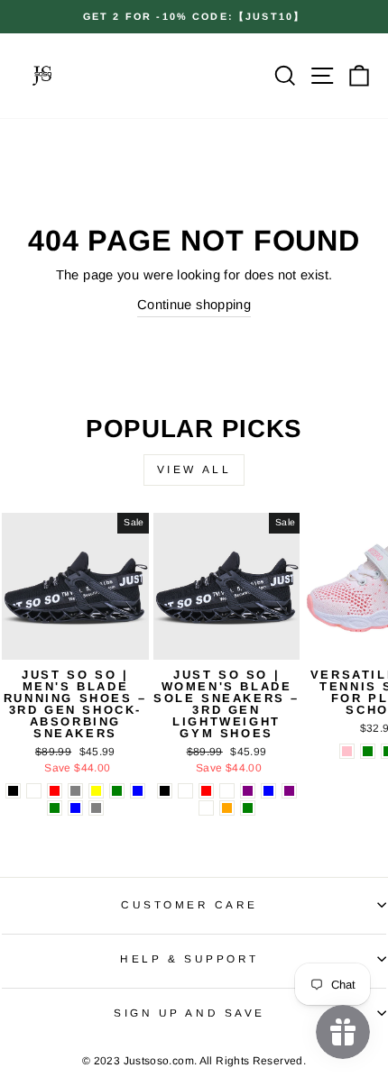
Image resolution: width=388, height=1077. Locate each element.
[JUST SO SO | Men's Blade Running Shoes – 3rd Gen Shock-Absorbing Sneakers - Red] (54, 791)
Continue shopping (194, 304)
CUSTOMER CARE (189, 904)
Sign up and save (189, 1012)
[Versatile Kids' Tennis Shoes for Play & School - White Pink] (347, 751)
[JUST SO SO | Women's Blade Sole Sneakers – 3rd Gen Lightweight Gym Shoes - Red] (206, 791)
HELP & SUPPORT (189, 958)
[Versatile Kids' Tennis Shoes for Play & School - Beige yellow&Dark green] (367, 751)
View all (194, 469)
